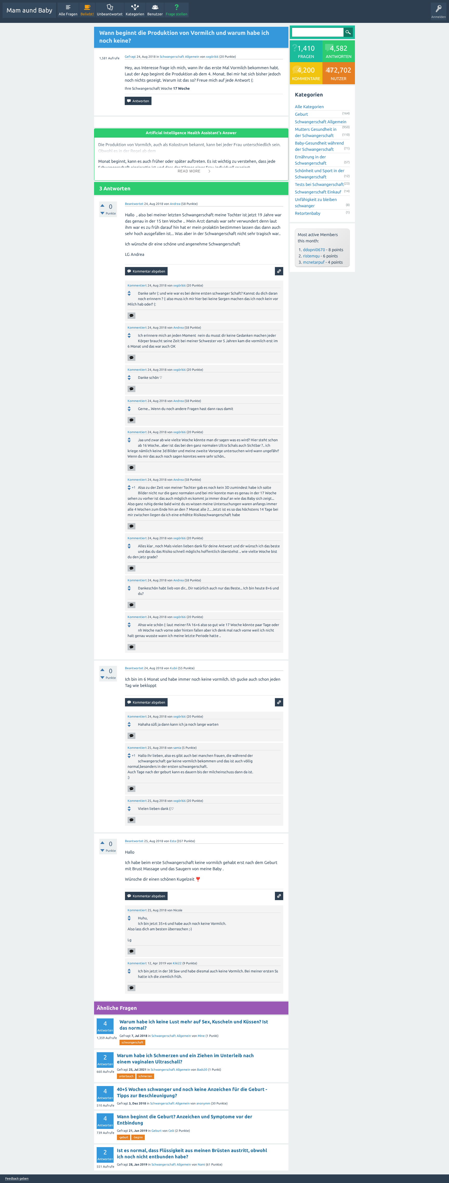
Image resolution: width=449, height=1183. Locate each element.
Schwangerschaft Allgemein (179, 56)
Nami (201, 1164)
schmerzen (145, 1076)
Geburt (156, 1130)
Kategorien (135, 14)
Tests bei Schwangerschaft (319, 184)
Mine (201, 1035)
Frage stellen (176, 14)
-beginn (138, 1137)
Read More (189, 171)
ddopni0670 (314, 249)
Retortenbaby (307, 213)
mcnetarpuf (314, 262)
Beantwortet (134, 203)
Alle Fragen (68, 14)
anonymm (203, 1103)
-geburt (123, 1137)
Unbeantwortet (110, 14)
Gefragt (130, 56)
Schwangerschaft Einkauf (318, 192)
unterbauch (126, 1076)
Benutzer (155, 14)
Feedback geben (17, 1178)
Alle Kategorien (309, 106)
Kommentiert (137, 285)
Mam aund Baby (29, 10)
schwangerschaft (132, 1042)
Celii (171, 1130)
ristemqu (311, 256)
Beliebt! (87, 14)
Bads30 (202, 1069)
